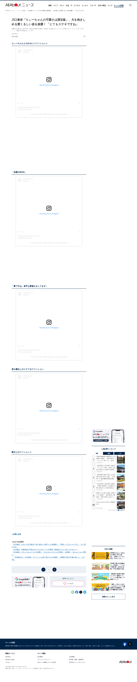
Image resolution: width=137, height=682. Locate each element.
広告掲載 (71, 656)
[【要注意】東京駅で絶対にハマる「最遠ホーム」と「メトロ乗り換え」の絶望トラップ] (117, 576)
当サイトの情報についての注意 (46, 662)
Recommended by (112, 510)
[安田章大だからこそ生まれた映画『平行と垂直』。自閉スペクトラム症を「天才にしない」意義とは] (117, 555)
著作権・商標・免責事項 (76, 659)
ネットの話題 (119, 5)
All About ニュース (10, 10)
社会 (67, 5)
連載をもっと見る (108, 597)
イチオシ (8, 662)
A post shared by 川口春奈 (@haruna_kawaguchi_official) (49, 114)
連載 (50, 5)
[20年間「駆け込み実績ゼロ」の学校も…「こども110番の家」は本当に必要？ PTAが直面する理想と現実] (117, 566)
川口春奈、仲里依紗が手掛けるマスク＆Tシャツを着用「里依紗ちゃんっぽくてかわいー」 (45, 549)
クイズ (110, 5)
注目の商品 (102, 5)
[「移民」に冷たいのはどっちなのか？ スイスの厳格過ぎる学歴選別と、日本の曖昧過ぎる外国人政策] (117, 587)
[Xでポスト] (80, 592)
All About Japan (9, 659)
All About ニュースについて (77, 662)
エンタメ (85, 5)
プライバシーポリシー (43, 659)
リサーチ (93, 5)
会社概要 (40, 656)
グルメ (62, 5)
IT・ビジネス (75, 5)
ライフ (55, 5)
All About (8, 656)
